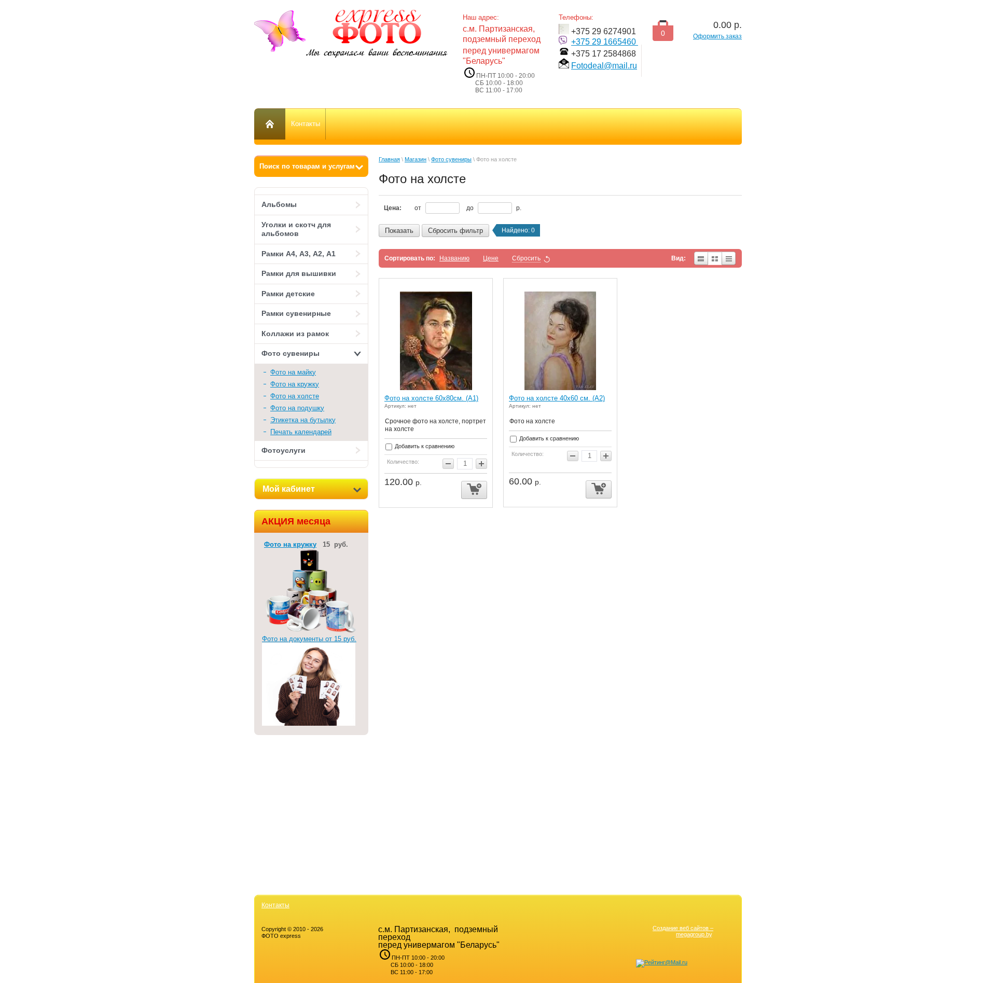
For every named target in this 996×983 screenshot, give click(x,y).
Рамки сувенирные (296, 313)
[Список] (701, 258)
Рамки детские (288, 293)
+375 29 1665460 (604, 41)
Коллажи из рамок (295, 333)
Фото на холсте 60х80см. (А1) (431, 398)
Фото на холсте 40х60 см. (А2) (557, 398)
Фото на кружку (294, 384)
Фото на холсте (294, 396)
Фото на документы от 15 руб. (309, 639)
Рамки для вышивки (298, 273)
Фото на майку (293, 372)
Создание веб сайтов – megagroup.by (683, 931)
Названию (454, 258)
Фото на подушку (297, 408)
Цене (491, 258)
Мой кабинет (288, 488)
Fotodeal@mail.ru (604, 65)
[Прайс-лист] (729, 258)
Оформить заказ (717, 36)
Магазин (415, 159)
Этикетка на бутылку (303, 420)
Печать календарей (300, 432)
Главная (389, 159)
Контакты (275, 905)
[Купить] (474, 490)
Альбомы (279, 204)
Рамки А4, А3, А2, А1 (298, 254)
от (418, 208)
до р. (493, 208)
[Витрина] (715, 258)
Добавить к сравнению (423, 446)
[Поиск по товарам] (311, 166)
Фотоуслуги (283, 450)
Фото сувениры (290, 353)
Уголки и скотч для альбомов (296, 229)
